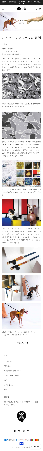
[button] (2, 8)
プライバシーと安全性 (11, 375)
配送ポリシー (8, 366)
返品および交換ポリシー (12, 371)
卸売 (5, 380)
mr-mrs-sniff (18, 447)
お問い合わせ (8, 385)
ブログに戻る (23, 343)
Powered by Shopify (26, 447)
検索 (5, 390)
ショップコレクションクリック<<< (14, 335)
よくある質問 (8, 361)
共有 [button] (5, 44)
